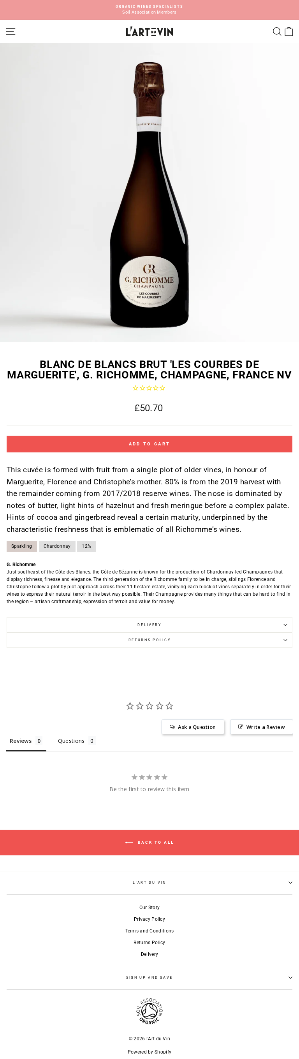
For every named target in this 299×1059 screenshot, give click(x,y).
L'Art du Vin (149, 883)
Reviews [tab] (21, 740)
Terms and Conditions (149, 931)
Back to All (155, 842)
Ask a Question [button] (197, 726)
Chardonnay (57, 546)
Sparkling (21, 546)
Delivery (149, 625)
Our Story (149, 907)
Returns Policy (149, 640)
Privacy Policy (149, 919)
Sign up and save (149, 978)
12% (86, 546)
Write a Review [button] (265, 726)
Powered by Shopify (149, 1052)
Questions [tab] (71, 740)
